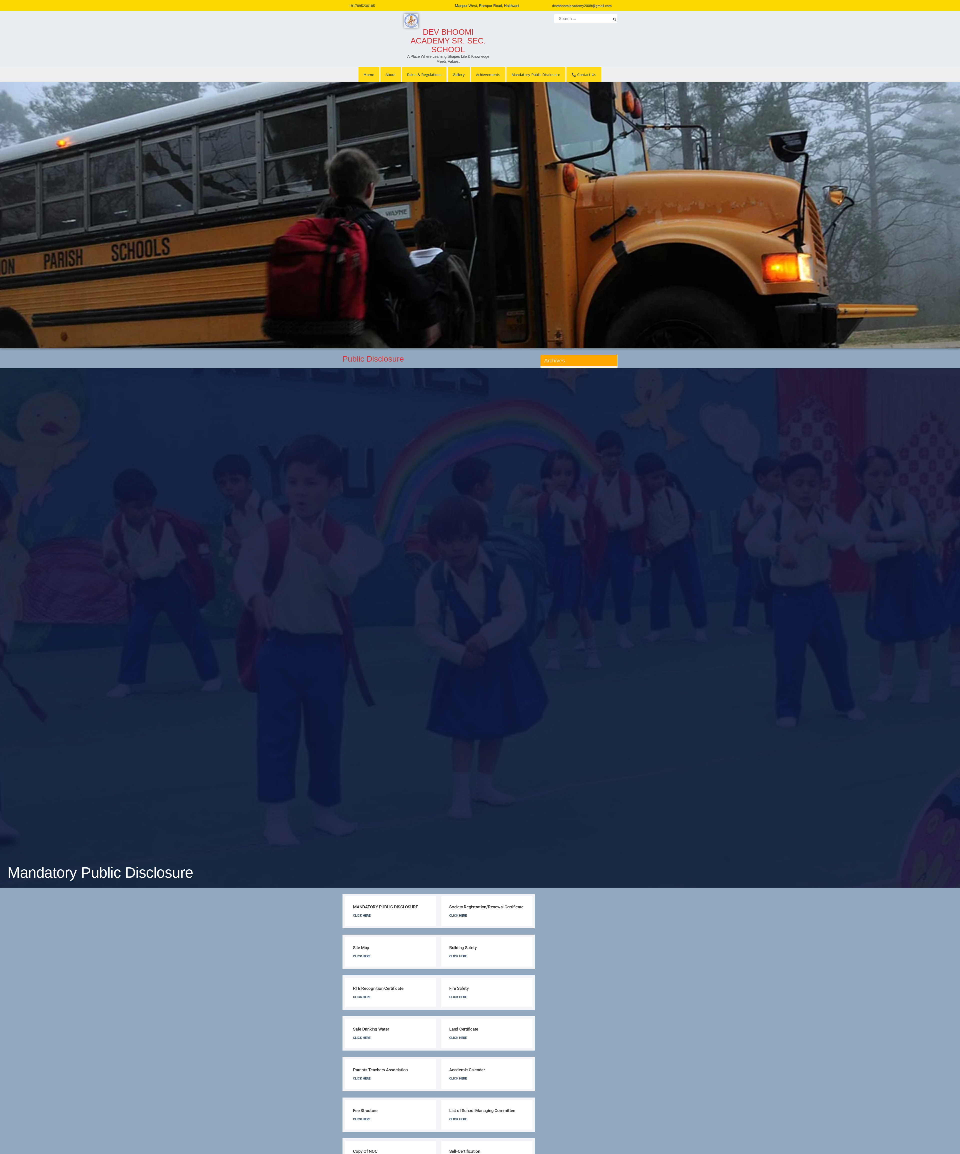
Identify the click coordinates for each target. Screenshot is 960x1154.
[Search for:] (586, 18)
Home (369, 74)
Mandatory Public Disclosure (536, 74)
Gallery (459, 74)
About (391, 74)
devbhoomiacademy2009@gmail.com (582, 6)
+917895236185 (362, 6)
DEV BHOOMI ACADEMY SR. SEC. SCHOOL (448, 40)
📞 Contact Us (584, 74)
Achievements (488, 74)
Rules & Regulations (424, 74)
